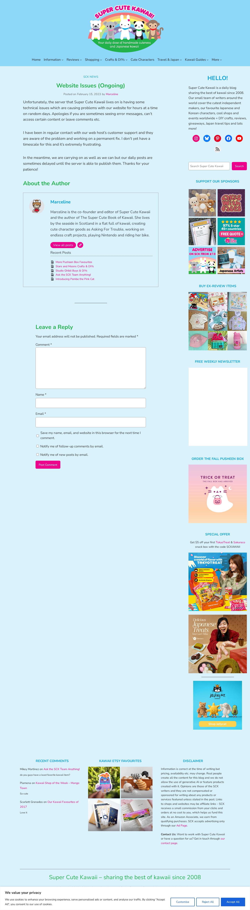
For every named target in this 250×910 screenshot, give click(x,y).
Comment (44, 344)
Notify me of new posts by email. (64, 454)
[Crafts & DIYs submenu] (127, 60)
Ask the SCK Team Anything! (73, 275)
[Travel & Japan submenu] (181, 60)
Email (41, 413)
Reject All (208, 902)
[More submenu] (221, 60)
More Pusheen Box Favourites (74, 262)
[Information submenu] (62, 60)
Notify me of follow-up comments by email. (72, 446)
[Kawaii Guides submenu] (208, 60)
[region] (125, 898)
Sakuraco (239, 542)
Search (239, 166)
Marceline (112, 94)
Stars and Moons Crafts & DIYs (75, 266)
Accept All (233, 902)
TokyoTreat (223, 542)
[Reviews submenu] (81, 60)
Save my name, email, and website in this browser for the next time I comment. (90, 435)
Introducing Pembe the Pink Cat (75, 279)
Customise (182, 902)
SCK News (90, 77)
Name (41, 394)
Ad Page (181, 825)
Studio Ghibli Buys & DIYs (71, 270)
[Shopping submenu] (101, 60)
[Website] (80, 245)
